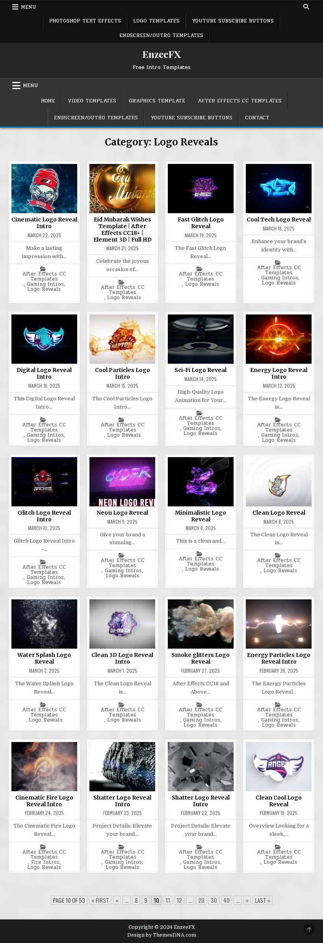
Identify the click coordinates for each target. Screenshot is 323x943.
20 (201, 900)
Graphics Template (157, 101)
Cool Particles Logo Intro (122, 373)
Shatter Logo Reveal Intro (122, 801)
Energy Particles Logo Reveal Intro (278, 658)
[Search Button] (306, 6)
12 (179, 900)
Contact (257, 118)
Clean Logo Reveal (278, 512)
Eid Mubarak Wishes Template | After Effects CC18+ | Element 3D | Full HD (122, 229)
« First (100, 900)
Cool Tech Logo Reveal (279, 219)
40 (226, 900)
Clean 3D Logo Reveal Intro (122, 658)
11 (167, 900)
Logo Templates (156, 21)
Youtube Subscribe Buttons (233, 21)
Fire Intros (45, 862)
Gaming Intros (45, 284)
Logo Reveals (44, 289)
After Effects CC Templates (240, 101)
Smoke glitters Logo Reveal (200, 658)
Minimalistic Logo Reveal (200, 516)
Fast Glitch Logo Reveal (201, 223)
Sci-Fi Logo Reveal (200, 370)
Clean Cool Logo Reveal (279, 801)
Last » (262, 900)
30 (214, 900)
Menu (28, 7)
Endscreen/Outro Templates (161, 35)
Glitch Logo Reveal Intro (44, 516)
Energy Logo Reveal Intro (278, 373)
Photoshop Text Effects (85, 21)
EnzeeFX (161, 54)
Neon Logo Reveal (122, 512)
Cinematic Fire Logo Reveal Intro (44, 801)
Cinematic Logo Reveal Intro (44, 223)
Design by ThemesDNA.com (161, 935)
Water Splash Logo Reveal (44, 658)
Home (48, 101)
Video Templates (92, 101)
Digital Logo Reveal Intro (44, 373)
